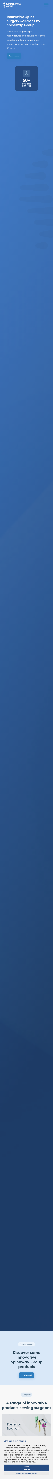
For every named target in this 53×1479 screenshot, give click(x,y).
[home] (12, 5)
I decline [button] (26, 1470)
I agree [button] (26, 1466)
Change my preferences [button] (26, 1473)
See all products (26, 1375)
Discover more (14, 56)
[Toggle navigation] (46, 4)
